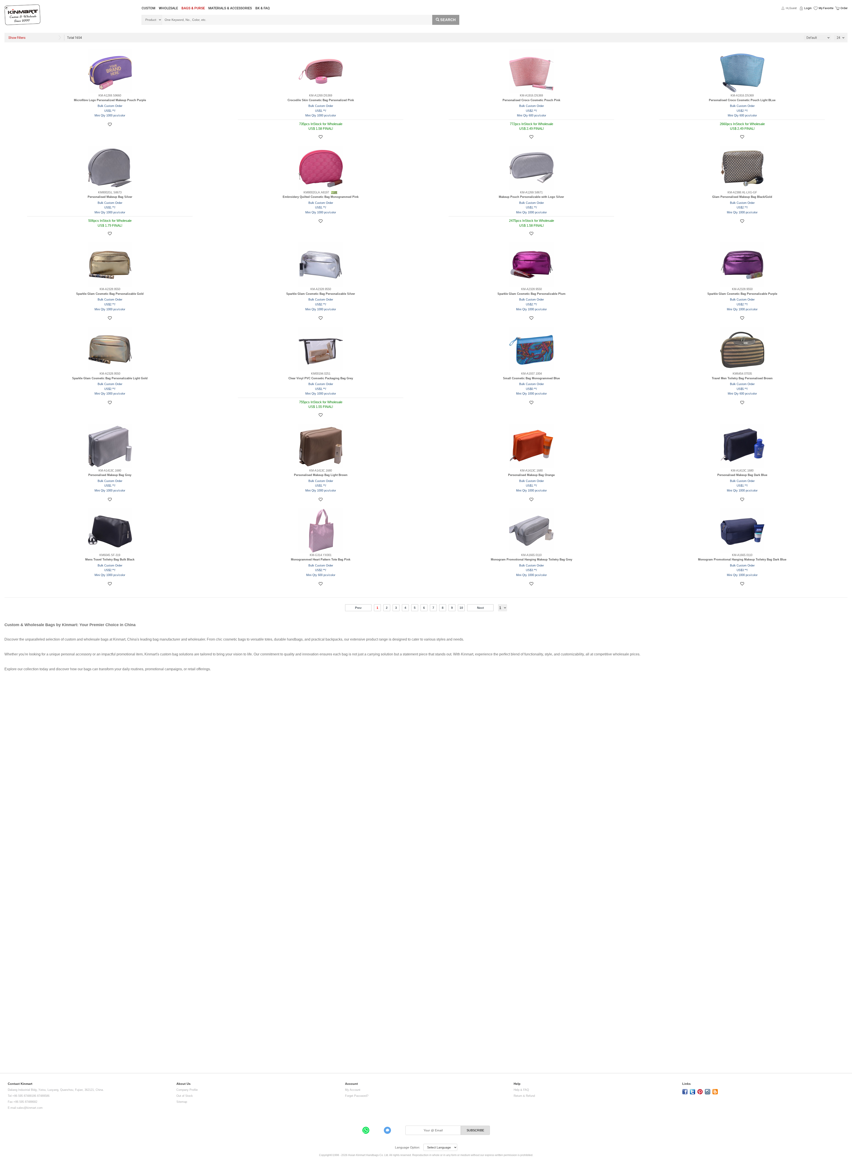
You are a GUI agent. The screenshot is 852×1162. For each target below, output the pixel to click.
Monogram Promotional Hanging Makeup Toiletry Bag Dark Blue (742, 559)
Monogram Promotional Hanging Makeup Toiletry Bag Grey (531, 559)
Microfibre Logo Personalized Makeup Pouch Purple (110, 100)
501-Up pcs (10, 982)
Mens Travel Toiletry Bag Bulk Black (109, 559)
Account (351, 1083)
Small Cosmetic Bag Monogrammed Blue (531, 378)
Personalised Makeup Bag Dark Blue (742, 475)
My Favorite (826, 8)
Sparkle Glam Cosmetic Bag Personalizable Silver (320, 293)
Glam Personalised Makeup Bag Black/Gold (742, 197)
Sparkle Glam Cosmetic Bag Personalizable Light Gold (110, 378)
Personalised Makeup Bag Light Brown (320, 475)
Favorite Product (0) (815, 16)
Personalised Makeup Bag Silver (110, 197)
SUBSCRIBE (475, 1130)
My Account (352, 1089)
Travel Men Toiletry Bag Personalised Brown (742, 378)
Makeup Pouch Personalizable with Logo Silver (531, 197)
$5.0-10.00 (11, 697)
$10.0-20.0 (11, 712)
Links (686, 1083)
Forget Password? (356, 1095)
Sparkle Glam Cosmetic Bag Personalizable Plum (531, 293)
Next (480, 608)
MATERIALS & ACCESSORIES (230, 8)
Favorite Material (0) (815, 22)
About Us (183, 1083)
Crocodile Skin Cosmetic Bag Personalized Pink (321, 100)
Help (517, 1083)
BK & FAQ (262, 8)
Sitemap (181, 1101)
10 (461, 608)
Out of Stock (184, 1095)
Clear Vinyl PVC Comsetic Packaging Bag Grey (320, 378)
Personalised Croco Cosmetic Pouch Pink (531, 100)
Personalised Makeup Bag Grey (109, 475)
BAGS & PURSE (193, 8)
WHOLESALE (168, 8)
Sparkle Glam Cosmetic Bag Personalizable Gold (110, 293)
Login (808, 8)
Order (844, 8)
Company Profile (187, 1089)
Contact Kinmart (20, 1083)
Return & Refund (524, 1095)
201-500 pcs (10, 963)
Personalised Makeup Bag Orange (531, 475)
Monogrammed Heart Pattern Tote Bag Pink (320, 559)
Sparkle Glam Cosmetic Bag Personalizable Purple (742, 293)
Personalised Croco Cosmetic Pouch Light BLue (742, 100)
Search (448, 20)
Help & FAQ (521, 1089)
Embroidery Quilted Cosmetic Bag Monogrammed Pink (321, 197)
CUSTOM (148, 8)
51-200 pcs (9, 944)
